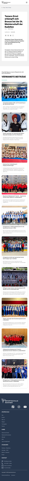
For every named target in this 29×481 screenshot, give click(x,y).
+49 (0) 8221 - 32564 (8, 463)
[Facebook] (6, 35)
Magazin (3, 421)
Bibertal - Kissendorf (5, 452)
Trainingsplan (4, 424)
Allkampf (3, 437)
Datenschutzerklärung (6, 475)
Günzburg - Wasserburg (6, 447)
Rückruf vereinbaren (8, 465)
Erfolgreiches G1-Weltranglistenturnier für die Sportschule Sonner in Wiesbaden (13, 380)
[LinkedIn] (11, 35)
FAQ (2, 415)
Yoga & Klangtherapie (6, 441)
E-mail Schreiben (7, 467)
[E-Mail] (13, 35)
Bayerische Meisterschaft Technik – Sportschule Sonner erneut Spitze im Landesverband (14, 196)
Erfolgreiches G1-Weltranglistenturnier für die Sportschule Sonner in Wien (13, 227)
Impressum (13, 475)
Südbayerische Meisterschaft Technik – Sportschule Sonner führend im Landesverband (14, 350)
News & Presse (8, 7)
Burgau (3, 454)
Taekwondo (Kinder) (5, 432)
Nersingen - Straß (5, 450)
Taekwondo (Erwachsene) (6, 434)
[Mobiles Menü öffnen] (26, 2)
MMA (3, 439)
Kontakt (3, 417)
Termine (3, 426)
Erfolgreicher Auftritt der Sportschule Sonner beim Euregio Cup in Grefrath (13, 258)
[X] (8, 35)
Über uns (3, 419)
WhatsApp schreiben (8, 461)
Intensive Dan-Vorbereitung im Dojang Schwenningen (10, 164)
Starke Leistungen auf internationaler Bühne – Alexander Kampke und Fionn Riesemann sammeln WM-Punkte (14, 135)
